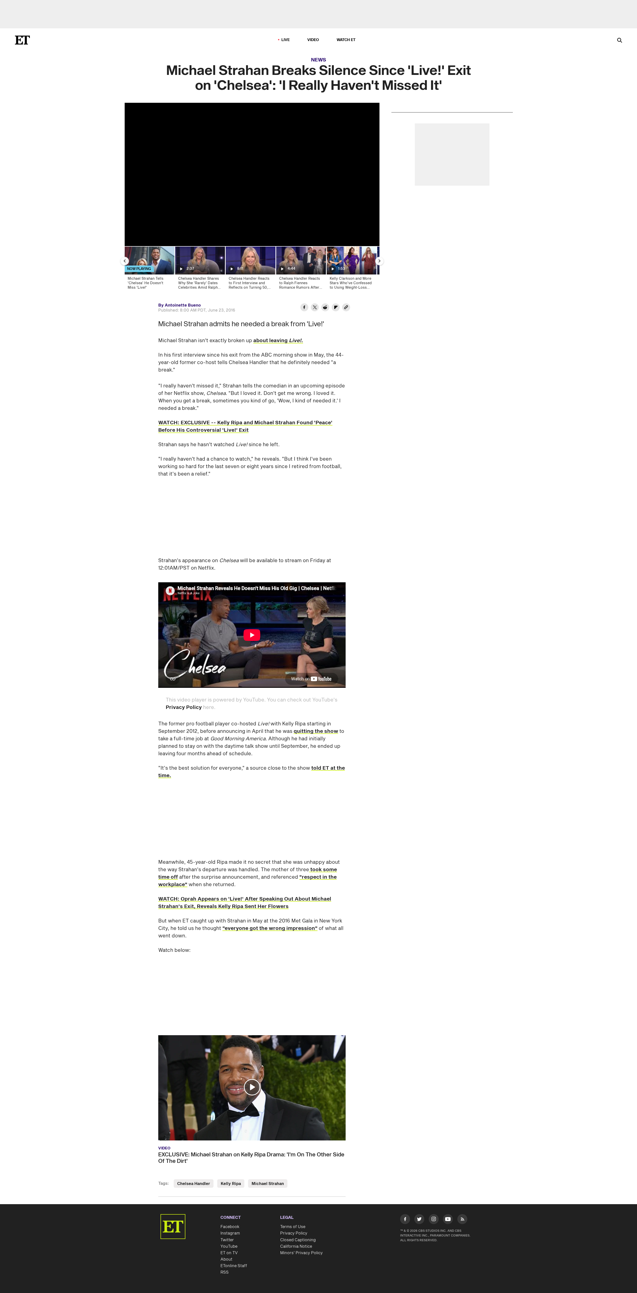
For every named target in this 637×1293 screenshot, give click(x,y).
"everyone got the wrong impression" (270, 928)
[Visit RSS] (462, 1220)
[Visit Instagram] (434, 1220)
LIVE (285, 40)
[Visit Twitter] (419, 1220)
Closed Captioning (298, 1240)
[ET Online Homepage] (22, 40)
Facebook (229, 1227)
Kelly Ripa (231, 1183)
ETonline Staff (233, 1266)
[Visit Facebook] (405, 1220)
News (318, 60)
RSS (224, 1272)
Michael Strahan (268, 1183)
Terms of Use (292, 1227)
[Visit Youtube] (448, 1219)
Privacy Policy (184, 707)
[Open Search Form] (619, 41)
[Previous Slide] (124, 261)
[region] (252, 174)
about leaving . (278, 340)
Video (313, 40)
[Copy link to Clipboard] (346, 308)
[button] (252, 1087)
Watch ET (346, 40)
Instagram (230, 1233)
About (226, 1259)
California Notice (296, 1246)
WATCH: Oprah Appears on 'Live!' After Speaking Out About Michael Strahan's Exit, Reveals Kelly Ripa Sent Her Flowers (244, 902)
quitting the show (316, 731)
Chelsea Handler (193, 1183)
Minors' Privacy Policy (301, 1253)
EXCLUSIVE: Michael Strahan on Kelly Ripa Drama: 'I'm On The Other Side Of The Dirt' (251, 1157)
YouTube (228, 1246)
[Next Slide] (379, 261)
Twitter (227, 1240)
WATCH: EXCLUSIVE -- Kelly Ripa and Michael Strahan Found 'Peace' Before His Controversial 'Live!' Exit (245, 426)
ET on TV (229, 1253)
